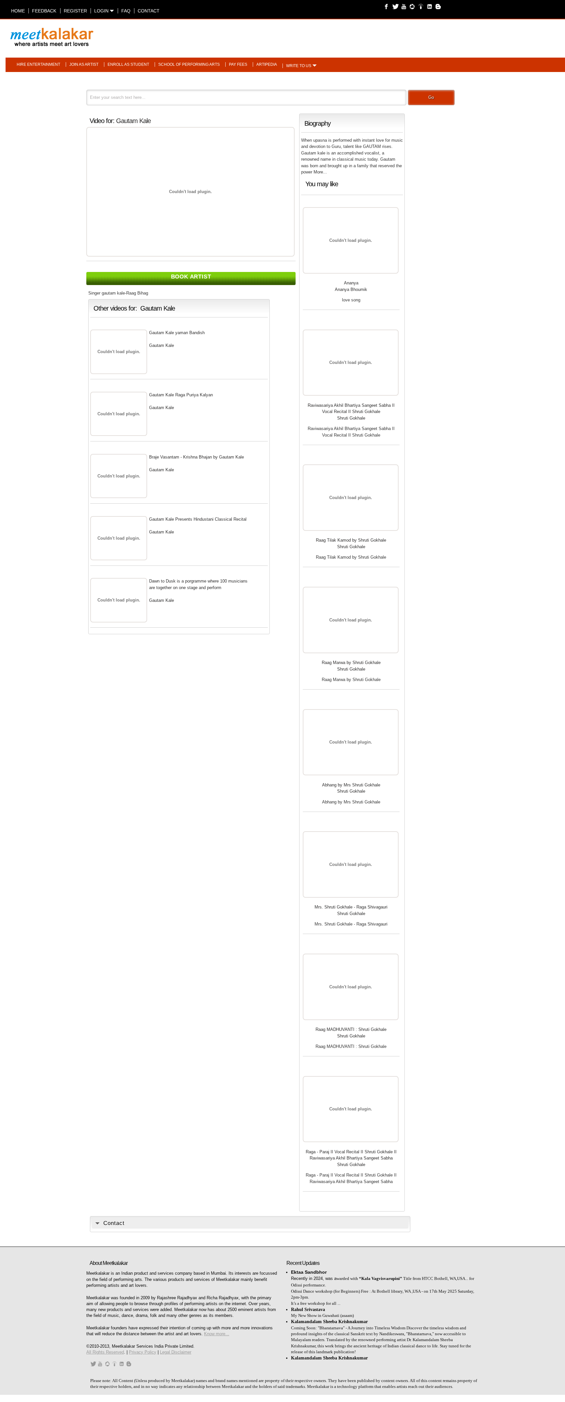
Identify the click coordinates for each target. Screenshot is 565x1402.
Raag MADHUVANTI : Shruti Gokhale (351, 1029)
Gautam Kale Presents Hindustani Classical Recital (198, 519)
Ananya (351, 282)
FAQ (125, 10)
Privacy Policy (142, 1352)
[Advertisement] (365, 34)
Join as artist (83, 64)
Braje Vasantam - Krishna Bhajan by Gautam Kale (196, 457)
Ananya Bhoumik (351, 289)
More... (320, 172)
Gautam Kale (133, 120)
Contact (149, 10)
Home (18, 10)
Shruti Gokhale (351, 418)
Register (75, 10)
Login (102, 10)
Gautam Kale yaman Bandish (177, 332)
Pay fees (238, 64)
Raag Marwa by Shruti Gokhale (351, 662)
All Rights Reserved (105, 1352)
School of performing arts (189, 64)
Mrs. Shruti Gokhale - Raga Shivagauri (351, 907)
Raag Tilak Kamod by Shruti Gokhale (351, 540)
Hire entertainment (38, 64)
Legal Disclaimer (175, 1352)
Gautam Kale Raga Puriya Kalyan (181, 394)
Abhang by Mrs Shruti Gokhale (351, 784)
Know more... (216, 1333)
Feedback (44, 10)
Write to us (298, 65)
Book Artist (191, 277)
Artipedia (266, 64)
